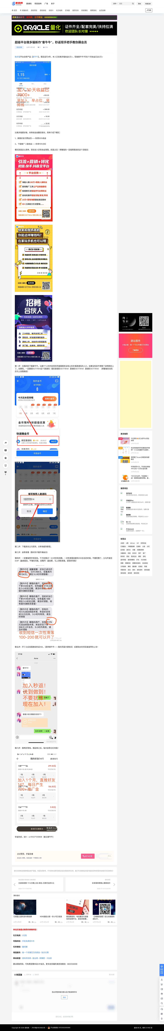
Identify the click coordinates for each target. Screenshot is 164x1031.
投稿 (149, 10)
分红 (148, 546)
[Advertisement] (135, 394)
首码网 (130, 573)
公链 (143, 546)
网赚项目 (128, 563)
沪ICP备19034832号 (38, 1028)
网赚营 (42, 958)
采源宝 (140, 566)
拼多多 (134, 553)
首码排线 (123, 573)
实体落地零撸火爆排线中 (101, 883)
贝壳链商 (123, 566)
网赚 (122, 563)
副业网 (35, 958)
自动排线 (145, 563)
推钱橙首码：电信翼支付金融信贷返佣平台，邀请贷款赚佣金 (77, 918)
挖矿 (139, 553)
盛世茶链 (123, 560)
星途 (128, 556)
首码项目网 (26, 958)
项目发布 (38, 3)
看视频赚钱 (131, 560)
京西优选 (143, 543)
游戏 (144, 556)
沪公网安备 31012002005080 (60, 1027)
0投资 (122, 543)
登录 (139, 4)
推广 (144, 553)
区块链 (123, 550)
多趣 (133, 550)
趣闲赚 (24, 947)
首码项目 (136, 573)
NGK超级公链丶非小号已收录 (51, 916)
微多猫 (17, 57)
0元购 (24, 935)
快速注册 (148, 4)
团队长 (129, 550)
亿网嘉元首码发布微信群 (22, 916)
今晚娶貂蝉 (131, 546)
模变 (139, 556)
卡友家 (49, 958)
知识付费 (45, 952)
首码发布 (139, 570)
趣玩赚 (134, 566)
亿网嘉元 (123, 546)
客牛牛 (35, 57)
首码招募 (147, 570)
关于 (53, 3)
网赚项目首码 (136, 563)
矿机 (137, 560)
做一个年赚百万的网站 (31, 952)
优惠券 (138, 546)
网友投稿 (19, 47)
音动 (129, 570)
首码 (133, 570)
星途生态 (133, 556)
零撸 (145, 566)
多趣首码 (123, 553)
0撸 (127, 543)
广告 (46, 3)
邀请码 (29, 3)
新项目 (123, 556)
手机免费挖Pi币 (28, 941)
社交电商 (143, 560)
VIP (138, 543)
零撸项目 (123, 570)
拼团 (129, 553)
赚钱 (129, 566)
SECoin (132, 543)
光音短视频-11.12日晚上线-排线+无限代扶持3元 (36, 883)
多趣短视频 (140, 550)
